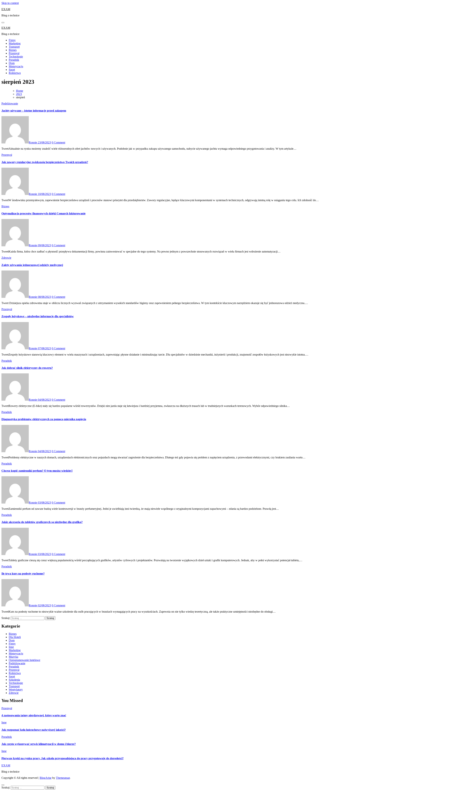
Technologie (16, 56)
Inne (11, 646)
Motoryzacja (16, 66)
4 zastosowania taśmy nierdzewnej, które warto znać (33, 715)
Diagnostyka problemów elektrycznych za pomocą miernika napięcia (43, 419)
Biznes (13, 50)
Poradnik (14, 59)
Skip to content (10, 3)
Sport (12, 69)
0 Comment (58, 142)
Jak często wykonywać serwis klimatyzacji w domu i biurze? (38, 743)
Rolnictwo (15, 72)
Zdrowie (6, 257)
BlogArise (46, 777)
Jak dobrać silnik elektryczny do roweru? (27, 367)
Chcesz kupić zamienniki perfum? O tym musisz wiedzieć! (37, 470)
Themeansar (63, 777)
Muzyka (13, 656)
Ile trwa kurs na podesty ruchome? (23, 573)
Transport (14, 46)
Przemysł (14, 53)
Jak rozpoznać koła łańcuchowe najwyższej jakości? (33, 729)
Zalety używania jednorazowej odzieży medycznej (32, 265)
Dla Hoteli (15, 637)
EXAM (5, 9)
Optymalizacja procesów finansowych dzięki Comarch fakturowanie (43, 213)
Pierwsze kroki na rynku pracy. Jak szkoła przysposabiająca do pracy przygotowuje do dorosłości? (62, 758)
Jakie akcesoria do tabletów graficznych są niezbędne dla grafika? (42, 522)
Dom (12, 63)
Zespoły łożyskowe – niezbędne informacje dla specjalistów (37, 316)
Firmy (12, 40)
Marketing (15, 43)
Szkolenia (14, 679)
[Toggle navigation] (2, 22)
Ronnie (33, 142)
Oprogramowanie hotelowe (24, 660)
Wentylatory (16, 689)
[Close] (2, 785)
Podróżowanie (9, 103)
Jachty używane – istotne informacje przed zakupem (33, 110)
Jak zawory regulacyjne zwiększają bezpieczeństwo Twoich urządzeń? (44, 162)
